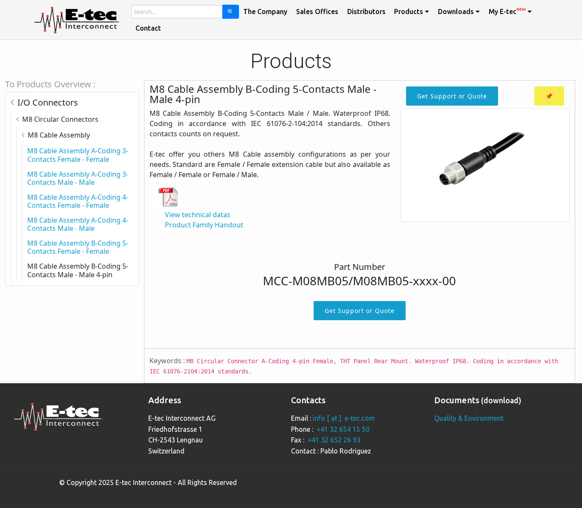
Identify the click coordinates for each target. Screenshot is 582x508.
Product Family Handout (204, 225)
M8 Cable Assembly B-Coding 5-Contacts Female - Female (77, 247)
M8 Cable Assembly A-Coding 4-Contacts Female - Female (77, 201)
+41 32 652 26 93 (334, 440)
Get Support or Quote (452, 96)
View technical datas (197, 214)
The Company (265, 11)
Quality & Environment (469, 418)
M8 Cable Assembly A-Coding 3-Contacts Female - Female (77, 155)
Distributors (366, 11)
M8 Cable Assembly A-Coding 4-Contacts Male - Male (77, 224)
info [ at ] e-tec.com (344, 418)
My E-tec (507, 11)
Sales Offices (317, 11)
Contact (148, 28)
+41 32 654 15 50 (343, 429)
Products (408, 11)
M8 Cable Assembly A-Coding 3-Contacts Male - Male (77, 178)
